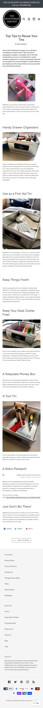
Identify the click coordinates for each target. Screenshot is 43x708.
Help (6, 647)
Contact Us (9, 572)
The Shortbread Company (18, 700)
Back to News (23, 540)
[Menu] (39, 19)
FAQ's (7, 584)
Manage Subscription (12, 578)
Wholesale (8, 596)
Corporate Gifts (10, 623)
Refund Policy (9, 590)
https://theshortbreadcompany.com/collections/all (23, 497)
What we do (9, 629)
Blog (6, 641)
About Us (8, 635)
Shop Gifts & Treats (11, 617)
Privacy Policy (9, 560)
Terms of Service (11, 566)
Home (7, 611)
